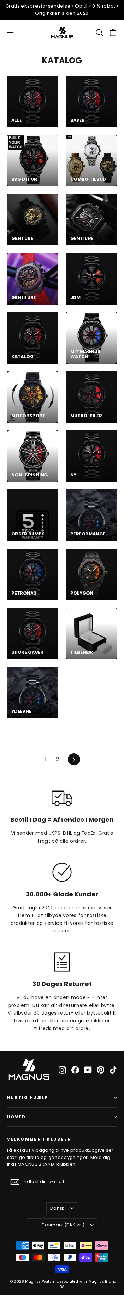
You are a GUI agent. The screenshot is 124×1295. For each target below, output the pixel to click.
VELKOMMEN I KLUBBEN (39, 1139)
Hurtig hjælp (27, 1097)
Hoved (16, 1117)
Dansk (57, 1208)
